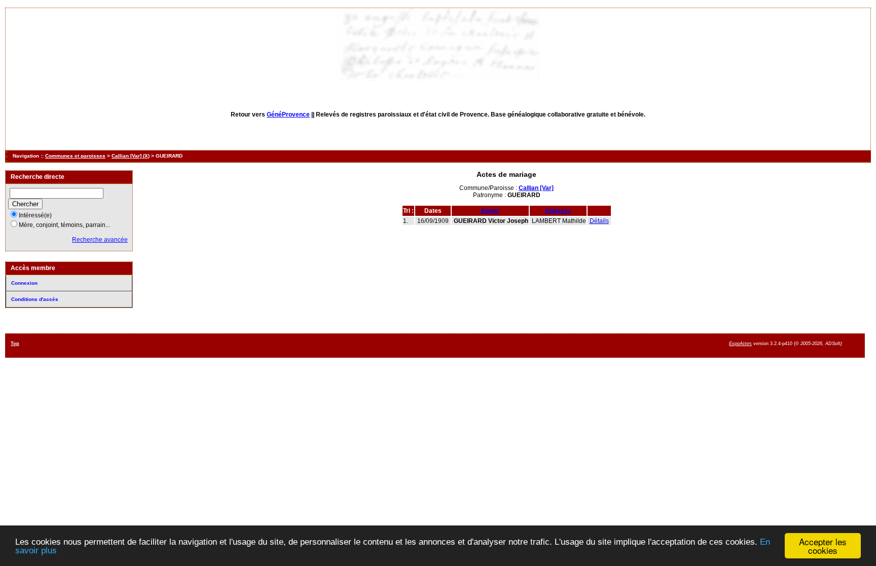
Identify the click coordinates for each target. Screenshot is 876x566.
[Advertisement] (475, 345)
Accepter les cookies (823, 545)
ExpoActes (740, 343)
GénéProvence (288, 114)
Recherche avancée (100, 239)
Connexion (24, 283)
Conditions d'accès (34, 299)
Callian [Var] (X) (131, 156)
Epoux (490, 210)
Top (15, 343)
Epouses (558, 210)
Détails (599, 220)
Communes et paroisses (75, 156)
